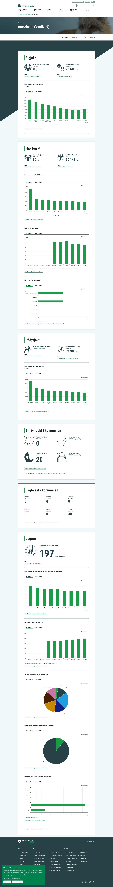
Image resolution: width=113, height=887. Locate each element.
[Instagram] (90, 881)
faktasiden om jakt (44, 829)
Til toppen (91, 841)
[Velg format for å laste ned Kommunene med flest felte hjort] (84, 185)
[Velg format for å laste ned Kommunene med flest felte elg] (84, 95)
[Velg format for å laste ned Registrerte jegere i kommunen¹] (84, 631)
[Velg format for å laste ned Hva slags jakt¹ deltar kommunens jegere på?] (84, 785)
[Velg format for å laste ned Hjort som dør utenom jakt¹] (84, 289)
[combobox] (79, 37)
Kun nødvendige (17, 882)
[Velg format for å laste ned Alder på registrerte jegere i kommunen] (84, 683)
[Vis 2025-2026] (56, 124)
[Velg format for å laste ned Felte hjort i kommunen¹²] (84, 236)
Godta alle (7, 882)
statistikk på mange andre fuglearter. (49, 522)
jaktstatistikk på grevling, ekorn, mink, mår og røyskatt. (53, 473)
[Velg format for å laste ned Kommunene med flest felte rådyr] (84, 377)
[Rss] (93, 881)
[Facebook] (82, 881)
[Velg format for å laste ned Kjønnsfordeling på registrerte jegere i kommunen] (84, 734)
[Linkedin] (86, 881)
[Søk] (93, 5)
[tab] (29, 91)
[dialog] (23, 875)
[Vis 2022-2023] (56, 407)
